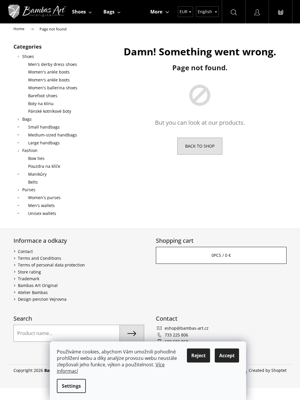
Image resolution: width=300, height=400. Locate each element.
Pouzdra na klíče (44, 166)
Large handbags (44, 143)
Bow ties (36, 158)
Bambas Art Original (38, 285)
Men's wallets (41, 205)
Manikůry (37, 174)
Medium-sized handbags (52, 135)
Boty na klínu (41, 103)
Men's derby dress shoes (52, 64)
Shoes (28, 56)
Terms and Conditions (39, 258)
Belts (33, 182)
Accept (227, 355)
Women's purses (44, 197)
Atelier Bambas (33, 292)
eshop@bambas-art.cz (187, 328)
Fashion (30, 150)
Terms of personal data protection (51, 265)
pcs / (221, 255)
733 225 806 (176, 335)
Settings (71, 386)
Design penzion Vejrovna (42, 299)
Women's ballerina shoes (52, 87)
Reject (198, 355)
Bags (27, 119)
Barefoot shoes (42, 95)
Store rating (29, 272)
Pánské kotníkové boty (49, 111)
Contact (25, 251)
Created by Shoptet (268, 370)
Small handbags (44, 127)
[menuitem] (82, 11)
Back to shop (199, 146)
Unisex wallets (42, 213)
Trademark (28, 278)
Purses (28, 189)
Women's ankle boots (49, 72)
